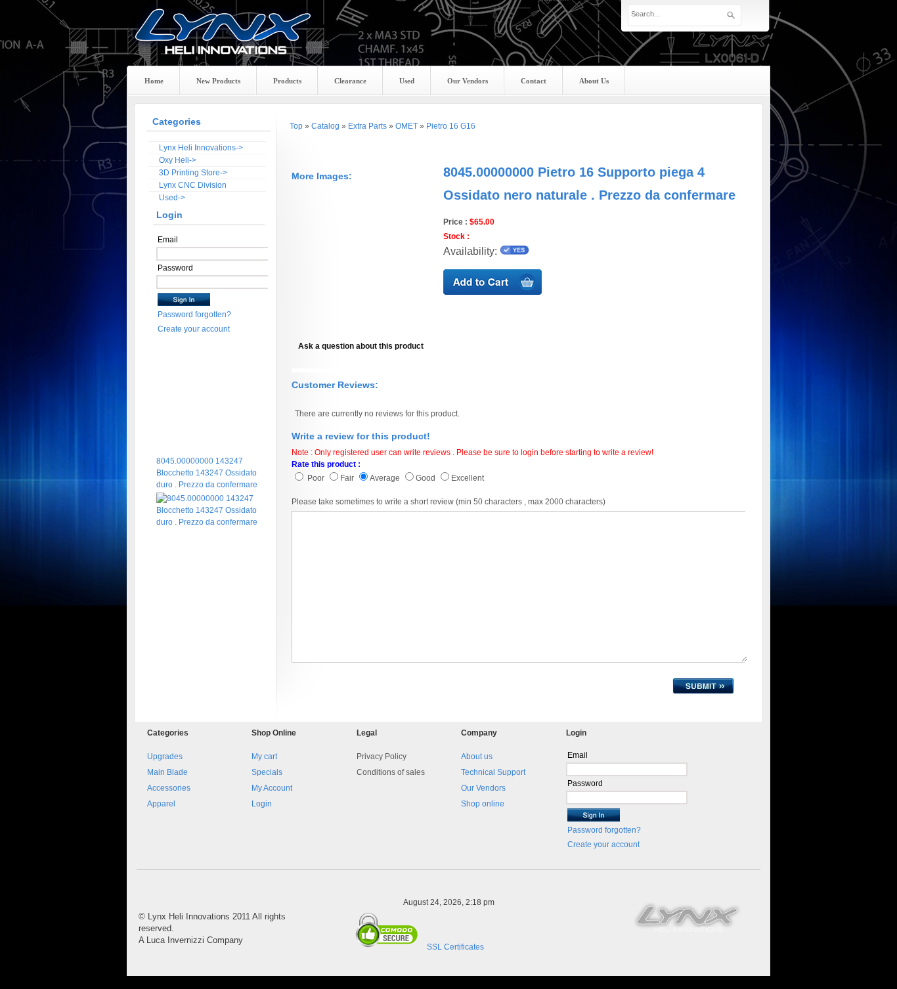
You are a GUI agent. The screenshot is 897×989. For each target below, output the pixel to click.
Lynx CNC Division (193, 185)
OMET (406, 126)
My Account (272, 788)
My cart (264, 756)
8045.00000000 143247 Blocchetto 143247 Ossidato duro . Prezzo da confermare (206, 464)
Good (426, 478)
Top (296, 126)
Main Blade (167, 772)
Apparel (161, 803)
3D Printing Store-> (193, 172)
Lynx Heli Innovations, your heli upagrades (223, 43)
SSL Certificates (455, 947)
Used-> (172, 197)
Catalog (325, 126)
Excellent (467, 478)
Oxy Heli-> (177, 160)
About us (476, 756)
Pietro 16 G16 (450, 126)
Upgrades (165, 756)
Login (262, 803)
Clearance (350, 81)
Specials (267, 772)
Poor (314, 478)
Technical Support (493, 772)
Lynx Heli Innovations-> (201, 147)
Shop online (482, 803)
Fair (347, 478)
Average (385, 478)
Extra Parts (367, 126)
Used (406, 81)
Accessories (168, 788)
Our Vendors (483, 788)
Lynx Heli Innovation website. (688, 917)
